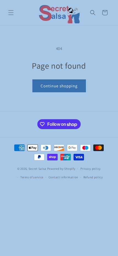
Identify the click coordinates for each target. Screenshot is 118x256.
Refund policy (93, 177)
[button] (11, 13)
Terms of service (31, 177)
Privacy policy (90, 169)
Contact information (63, 177)
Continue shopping (59, 85)
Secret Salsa (37, 169)
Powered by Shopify (61, 169)
